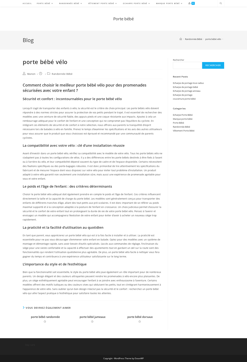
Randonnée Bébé (62, 73)
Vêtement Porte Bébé (183, 130)
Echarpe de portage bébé (185, 87)
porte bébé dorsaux (140, 317)
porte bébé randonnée (45, 317)
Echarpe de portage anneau (186, 90)
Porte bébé (123, 18)
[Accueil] (181, 39)
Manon (31, 73)
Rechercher (178, 59)
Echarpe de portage (182, 94)
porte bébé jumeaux (93, 317)
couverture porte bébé (184, 98)
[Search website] (220, 3)
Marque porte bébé (182, 118)
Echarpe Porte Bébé (183, 114)
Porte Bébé (178, 122)
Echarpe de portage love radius (188, 83)
